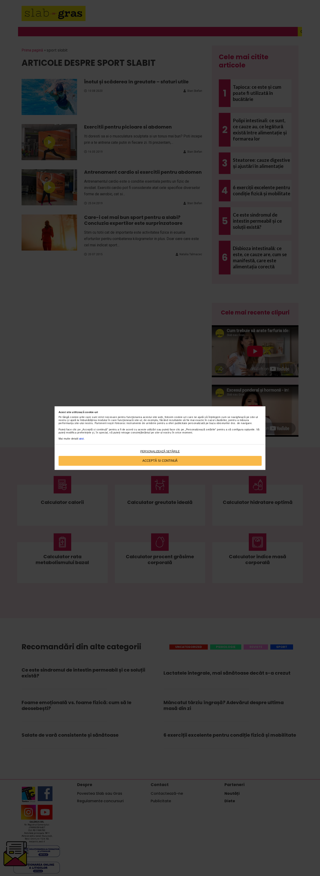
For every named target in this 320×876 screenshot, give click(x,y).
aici (81, 438)
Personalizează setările (160, 451)
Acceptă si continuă (160, 460)
